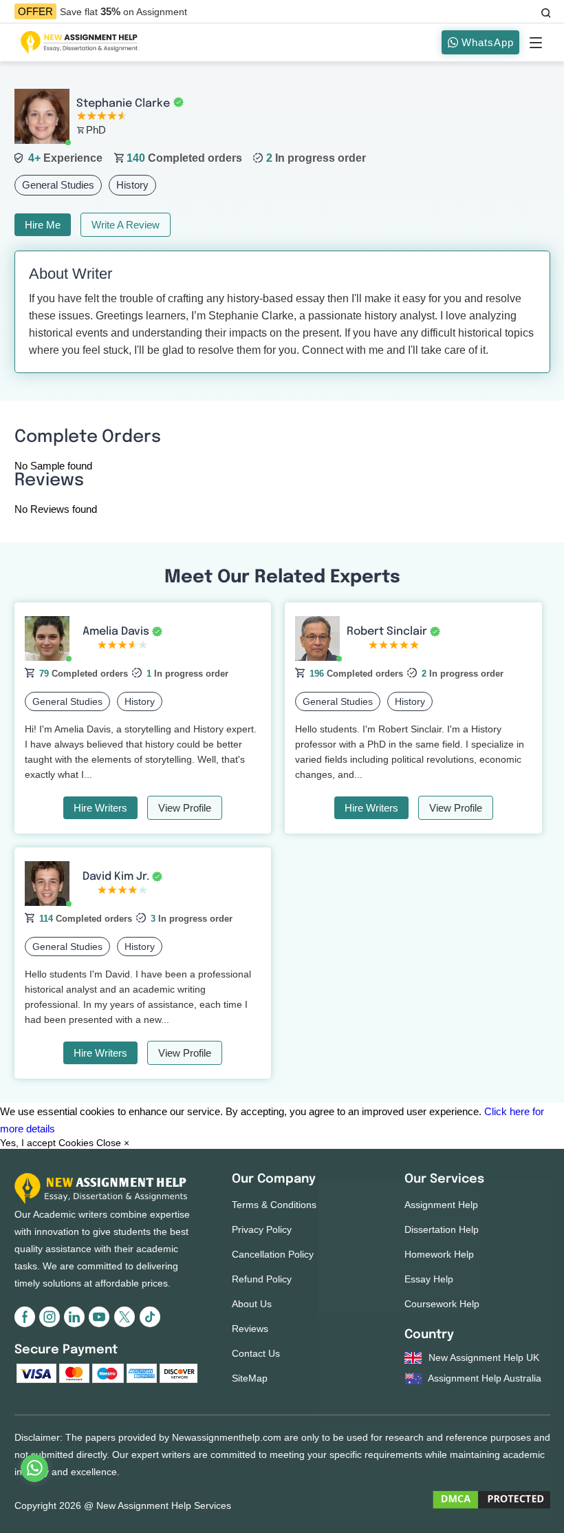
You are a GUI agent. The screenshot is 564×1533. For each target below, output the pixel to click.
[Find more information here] (435, 1336)
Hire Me (43, 225)
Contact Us (256, 1353)
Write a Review (125, 225)
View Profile (184, 808)
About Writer (70, 273)
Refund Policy (262, 1278)
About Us (252, 1303)
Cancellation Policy (273, 1254)
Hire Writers (100, 808)
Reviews (250, 1328)
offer (35, 11)
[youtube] (101, 1324)
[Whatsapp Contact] (35, 1468)
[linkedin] (76, 1324)
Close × (112, 1142)
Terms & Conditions (274, 1204)
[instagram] (51, 1324)
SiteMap (250, 1378)
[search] (544, 11)
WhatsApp (486, 42)
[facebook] (26, 1324)
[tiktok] (149, 1324)
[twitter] (125, 1324)
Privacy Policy (262, 1229)
